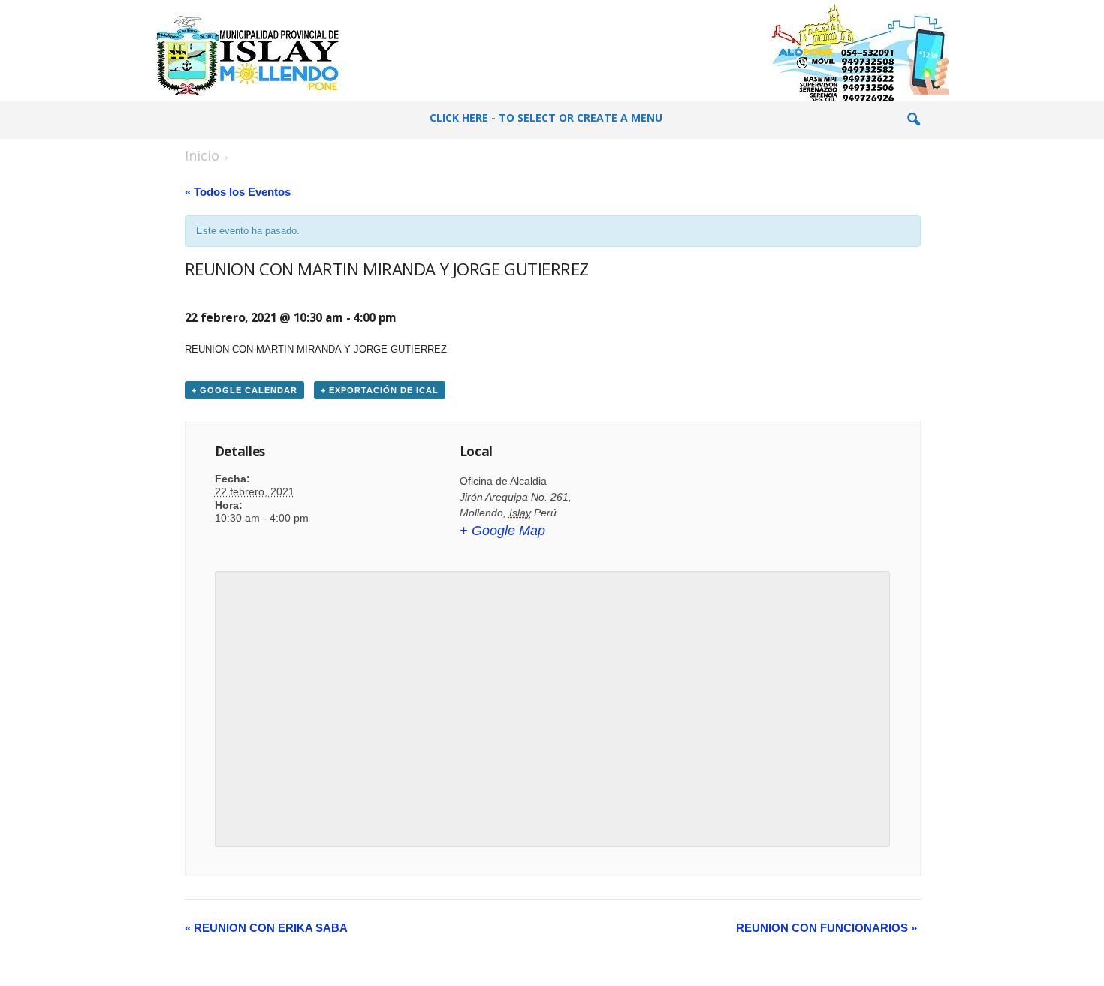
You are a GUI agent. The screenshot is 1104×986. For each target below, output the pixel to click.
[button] (913, 120)
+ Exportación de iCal (380, 390)
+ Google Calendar (244, 390)
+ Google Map (502, 530)
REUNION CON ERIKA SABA (266, 927)
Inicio (202, 155)
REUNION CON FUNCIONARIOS (826, 927)
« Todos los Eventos (238, 191)
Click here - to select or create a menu (546, 117)
